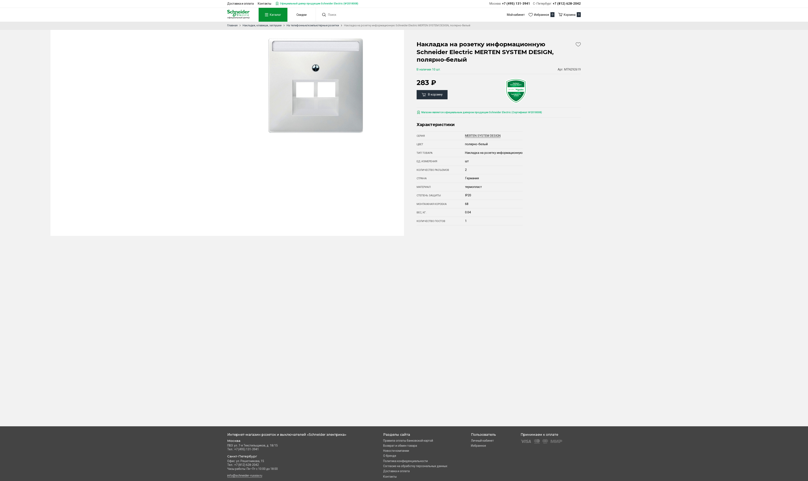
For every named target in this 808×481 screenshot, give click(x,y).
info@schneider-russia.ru (244, 475)
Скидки (301, 14)
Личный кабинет (482, 440)
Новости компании (396, 450)
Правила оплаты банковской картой (408, 440)
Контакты (264, 3)
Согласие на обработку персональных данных (415, 466)
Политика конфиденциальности (405, 461)
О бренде (389, 455)
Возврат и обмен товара (400, 445)
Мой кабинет (516, 14)
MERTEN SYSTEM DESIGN (483, 136)
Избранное (478, 445)
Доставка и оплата (240, 3)
